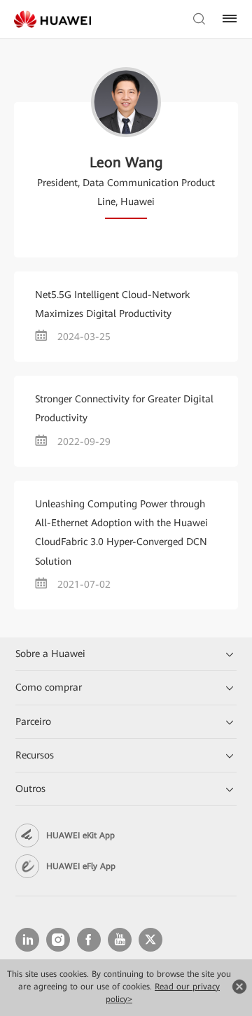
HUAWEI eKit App (80, 835)
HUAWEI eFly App (80, 866)
